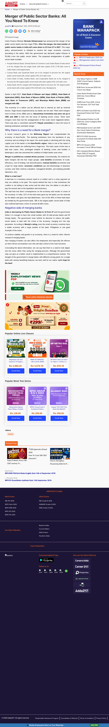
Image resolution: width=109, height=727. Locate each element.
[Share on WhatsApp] (6, 31)
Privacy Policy (101, 718)
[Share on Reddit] (15, 31)
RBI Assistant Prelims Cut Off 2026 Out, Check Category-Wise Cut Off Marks (89, 121)
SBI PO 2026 (9, 501)
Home (7, 9)
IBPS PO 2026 (10, 515)
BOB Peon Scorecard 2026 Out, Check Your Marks (89, 89)
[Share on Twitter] (24, 31)
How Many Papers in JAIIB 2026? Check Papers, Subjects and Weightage (88, 81)
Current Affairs (44, 529)
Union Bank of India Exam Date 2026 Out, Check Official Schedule (89, 96)
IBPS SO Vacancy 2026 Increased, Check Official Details (89, 146)
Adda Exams (43, 532)
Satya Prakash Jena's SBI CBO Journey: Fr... (17, 461)
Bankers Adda (44, 525)
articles (10, 434)
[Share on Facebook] (20, 31)
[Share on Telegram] (11, 31)
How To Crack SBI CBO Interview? (38, 457)
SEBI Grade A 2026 (46, 508)
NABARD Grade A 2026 (47, 504)
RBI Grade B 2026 (45, 501)
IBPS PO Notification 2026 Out (90, 57)
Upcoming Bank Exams (38, 4)
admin (9, 26)
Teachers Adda (44, 536)
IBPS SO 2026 (10, 511)
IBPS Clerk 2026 (11, 504)
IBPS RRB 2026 (10, 508)
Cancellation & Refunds (69, 718)
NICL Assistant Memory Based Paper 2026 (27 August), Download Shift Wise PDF (88, 153)
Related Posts (11, 443)
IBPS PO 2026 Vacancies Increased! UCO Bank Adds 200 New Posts (89, 138)
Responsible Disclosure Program (47, 718)
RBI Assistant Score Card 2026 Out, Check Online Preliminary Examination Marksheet (88, 130)
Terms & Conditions (87, 718)
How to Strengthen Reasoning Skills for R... (59, 462)
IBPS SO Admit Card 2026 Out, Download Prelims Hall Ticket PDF (88, 113)
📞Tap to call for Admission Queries (38, 297)
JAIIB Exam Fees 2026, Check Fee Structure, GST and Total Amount (88, 104)
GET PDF (94, 725)
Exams (22, 4)
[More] (62, 1)
